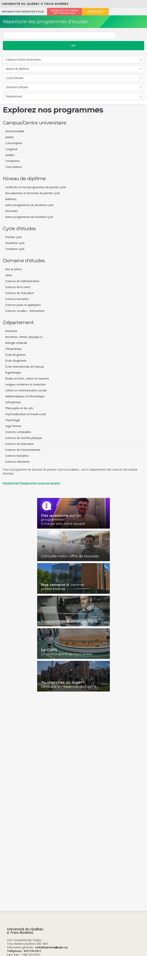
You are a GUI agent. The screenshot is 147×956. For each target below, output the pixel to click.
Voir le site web (73, 513)
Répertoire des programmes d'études (45, 21)
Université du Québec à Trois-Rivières (35, 4)
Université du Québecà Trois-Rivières (25, 931)
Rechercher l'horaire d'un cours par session (31, 483)
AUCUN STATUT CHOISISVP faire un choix (64, 12)
